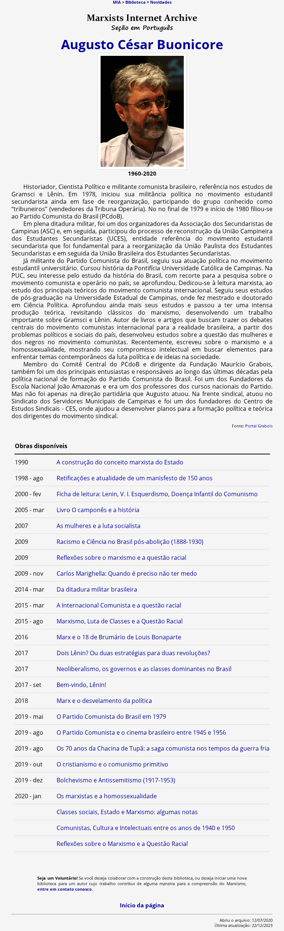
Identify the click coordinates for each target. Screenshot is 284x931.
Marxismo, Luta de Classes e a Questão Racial (120, 621)
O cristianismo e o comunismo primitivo (112, 764)
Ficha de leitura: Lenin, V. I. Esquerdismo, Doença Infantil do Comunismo (157, 494)
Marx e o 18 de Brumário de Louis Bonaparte (119, 637)
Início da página (142, 905)
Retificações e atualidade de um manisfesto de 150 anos (135, 478)
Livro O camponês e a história (98, 510)
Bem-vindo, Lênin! (81, 685)
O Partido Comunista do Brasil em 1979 (111, 716)
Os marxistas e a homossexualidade (107, 796)
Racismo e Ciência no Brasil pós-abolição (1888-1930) (130, 542)
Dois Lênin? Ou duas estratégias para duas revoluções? (133, 653)
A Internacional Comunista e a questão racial (119, 605)
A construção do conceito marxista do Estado (120, 462)
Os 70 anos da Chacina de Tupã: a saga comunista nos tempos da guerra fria (163, 748)
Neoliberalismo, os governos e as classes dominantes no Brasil (144, 669)
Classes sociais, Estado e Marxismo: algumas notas (127, 812)
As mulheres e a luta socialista (99, 526)
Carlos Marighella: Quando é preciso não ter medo (127, 573)
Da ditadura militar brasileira (97, 589)
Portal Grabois (259, 426)
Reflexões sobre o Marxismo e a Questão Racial (122, 844)
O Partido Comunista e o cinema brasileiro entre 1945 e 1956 (141, 732)
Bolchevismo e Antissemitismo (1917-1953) (116, 780)
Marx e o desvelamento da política (104, 701)
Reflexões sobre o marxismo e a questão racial (121, 557)
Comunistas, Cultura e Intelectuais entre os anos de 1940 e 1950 (146, 828)
